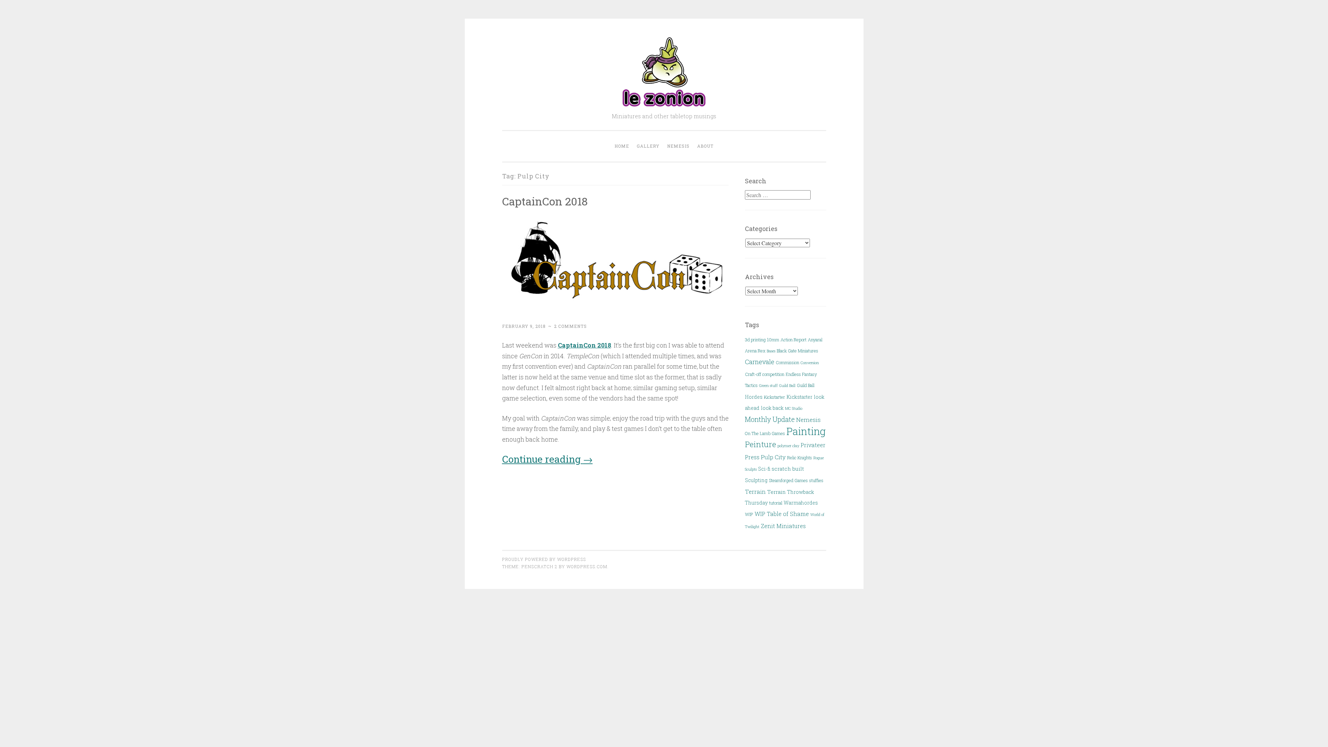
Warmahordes (801, 502)
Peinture (760, 444)
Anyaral (815, 339)
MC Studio (793, 408)
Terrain (755, 492)
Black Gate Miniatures (797, 350)
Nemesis (678, 146)
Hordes (754, 397)
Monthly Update (770, 419)
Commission (787, 362)
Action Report (793, 339)
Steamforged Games (788, 480)
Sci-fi (764, 468)
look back (772, 408)
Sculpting (756, 480)
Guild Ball (787, 385)
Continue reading (547, 459)
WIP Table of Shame (782, 513)
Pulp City (773, 457)
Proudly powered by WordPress (544, 559)
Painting (806, 431)
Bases (771, 351)
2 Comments (570, 326)
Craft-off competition (764, 374)
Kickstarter (774, 397)
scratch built (788, 468)
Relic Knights (799, 457)
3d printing (755, 339)
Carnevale (759, 362)
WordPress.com (586, 566)
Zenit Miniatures (783, 525)
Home (622, 146)
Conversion (810, 362)
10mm (773, 339)
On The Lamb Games (765, 433)
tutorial (775, 503)
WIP (749, 514)
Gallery (648, 146)
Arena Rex (755, 350)
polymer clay (788, 445)
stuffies (816, 480)
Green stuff (768, 385)
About (705, 146)
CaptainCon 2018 (545, 201)
